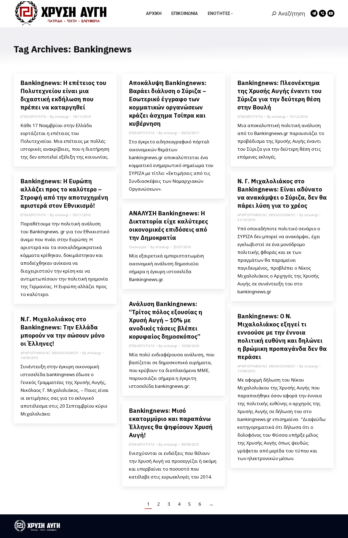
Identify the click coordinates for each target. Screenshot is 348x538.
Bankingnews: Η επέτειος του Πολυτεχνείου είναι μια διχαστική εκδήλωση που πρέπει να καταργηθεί (63, 95)
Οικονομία (137, 246)
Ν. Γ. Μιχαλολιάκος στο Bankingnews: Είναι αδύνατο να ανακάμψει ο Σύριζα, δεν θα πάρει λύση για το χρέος (282, 193)
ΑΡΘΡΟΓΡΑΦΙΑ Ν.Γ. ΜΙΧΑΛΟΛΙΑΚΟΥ (266, 214)
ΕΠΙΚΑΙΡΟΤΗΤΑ (33, 116)
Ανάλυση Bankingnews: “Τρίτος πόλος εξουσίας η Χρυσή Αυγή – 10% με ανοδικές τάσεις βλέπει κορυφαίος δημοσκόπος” (165, 320)
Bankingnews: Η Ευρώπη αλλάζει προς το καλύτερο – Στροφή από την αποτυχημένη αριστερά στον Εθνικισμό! (64, 193)
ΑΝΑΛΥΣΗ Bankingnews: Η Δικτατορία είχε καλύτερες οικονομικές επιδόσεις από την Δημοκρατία (168, 225)
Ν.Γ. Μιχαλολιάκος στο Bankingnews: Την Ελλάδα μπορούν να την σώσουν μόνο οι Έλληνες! (62, 331)
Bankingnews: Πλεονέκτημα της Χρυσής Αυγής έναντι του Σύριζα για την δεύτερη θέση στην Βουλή (279, 95)
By (59, 116)
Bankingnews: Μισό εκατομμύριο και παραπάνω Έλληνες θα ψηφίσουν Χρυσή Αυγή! (171, 423)
